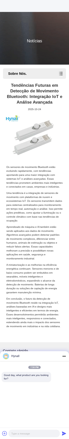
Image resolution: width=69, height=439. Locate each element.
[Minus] (64, 356)
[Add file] (4, 433)
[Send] (64, 433)
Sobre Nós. (17, 74)
